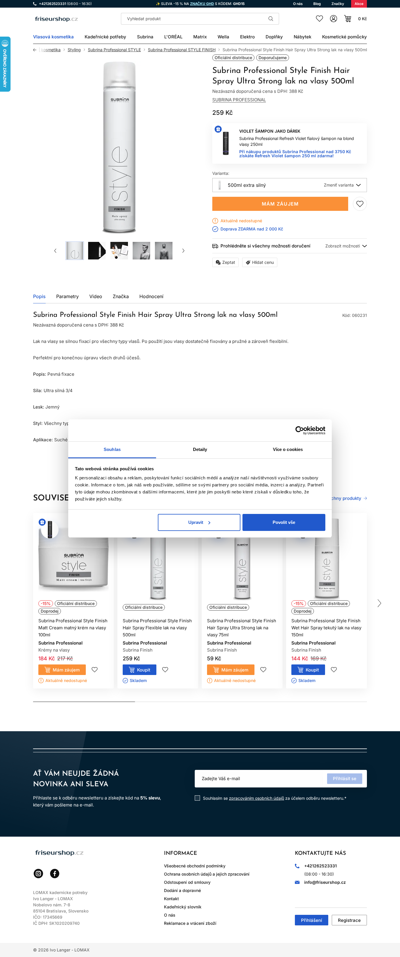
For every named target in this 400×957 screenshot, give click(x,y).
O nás (169, 914)
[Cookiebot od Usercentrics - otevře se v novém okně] (299, 430)
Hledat (271, 19)
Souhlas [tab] (112, 449)
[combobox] (289, 185)
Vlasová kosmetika (43, 49)
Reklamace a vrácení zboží (190, 923)
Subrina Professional (239, 99)
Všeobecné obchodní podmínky (194, 865)
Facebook (54, 873)
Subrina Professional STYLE (114, 49)
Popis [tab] (39, 296)
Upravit (195, 522)
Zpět (36, 49)
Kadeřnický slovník (182, 906)
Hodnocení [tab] (151, 296)
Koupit (143, 670)
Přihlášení (311, 920)
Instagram (38, 873)
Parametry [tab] (67, 296)
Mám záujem (280, 204)
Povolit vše (284, 522)
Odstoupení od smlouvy (187, 882)
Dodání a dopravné (182, 890)
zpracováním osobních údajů (256, 798)
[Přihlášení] (333, 18)
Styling (74, 49)
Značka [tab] (121, 296)
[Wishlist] (319, 18)
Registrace (349, 920)
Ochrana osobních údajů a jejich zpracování (206, 873)
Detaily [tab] (200, 449)
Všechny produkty (342, 498)
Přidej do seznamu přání (360, 204)
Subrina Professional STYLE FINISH (182, 49)
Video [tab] (95, 296)
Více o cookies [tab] (288, 449)
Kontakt (171, 898)
